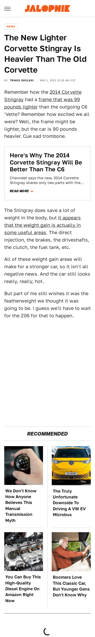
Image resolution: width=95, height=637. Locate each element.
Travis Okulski (22, 80)
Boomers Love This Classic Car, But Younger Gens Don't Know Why (71, 586)
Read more (19, 191)
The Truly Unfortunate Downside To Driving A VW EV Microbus (69, 503)
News (11, 26)
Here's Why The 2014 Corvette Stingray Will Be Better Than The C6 (46, 162)
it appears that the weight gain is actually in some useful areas (42, 225)
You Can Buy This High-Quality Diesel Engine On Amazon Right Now (23, 588)
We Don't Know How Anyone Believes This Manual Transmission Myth (20, 505)
